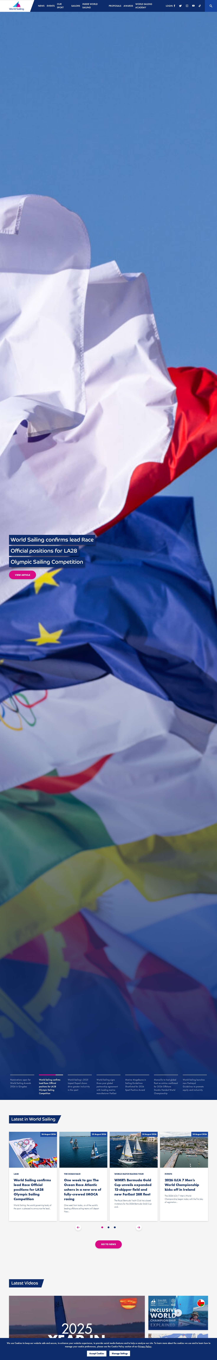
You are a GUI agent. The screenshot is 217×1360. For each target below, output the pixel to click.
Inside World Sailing (90, 6)
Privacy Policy (144, 1346)
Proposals (115, 5)
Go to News (108, 1244)
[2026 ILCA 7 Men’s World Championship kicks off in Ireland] (184, 1176)
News (41, 5)
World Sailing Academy (143, 6)
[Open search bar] (211, 6)
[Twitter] (180, 6)
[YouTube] (193, 6)
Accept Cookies (96, 1353)
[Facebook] (174, 6)
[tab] (102, 1227)
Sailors (75, 5)
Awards (128, 5)
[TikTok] (200, 6)
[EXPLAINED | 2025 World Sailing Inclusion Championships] (178, 1313)
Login (169, 5)
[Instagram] (187, 6)
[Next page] (139, 1227)
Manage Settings (120, 1353)
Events (51, 5)
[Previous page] (78, 1227)
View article (22, 580)
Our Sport (60, 6)
